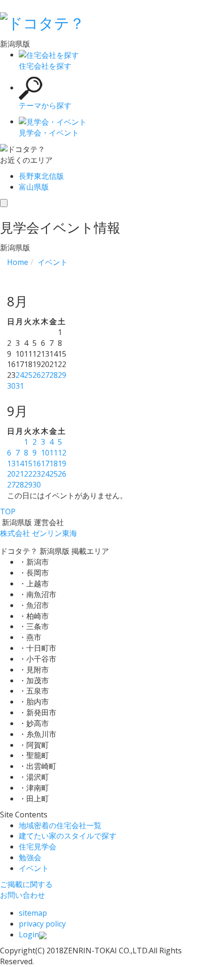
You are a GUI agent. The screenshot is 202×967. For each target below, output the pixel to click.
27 (45, 375)
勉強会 (30, 857)
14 (20, 463)
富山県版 (34, 187)
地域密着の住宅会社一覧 (60, 825)
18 (53, 463)
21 (20, 474)
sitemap (33, 913)
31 (20, 386)
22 (28, 474)
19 (62, 463)
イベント (34, 868)
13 (11, 463)
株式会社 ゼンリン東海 (38, 533)
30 (11, 386)
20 (11, 474)
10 (45, 453)
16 (36, 463)
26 (36, 375)
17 (45, 463)
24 (20, 375)
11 (53, 453)
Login (29, 934)
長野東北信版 (41, 176)
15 (28, 463)
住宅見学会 (37, 846)
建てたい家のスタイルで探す (68, 836)
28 (53, 375)
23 (36, 474)
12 (62, 453)
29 (62, 375)
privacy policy (42, 924)
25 (28, 375)
